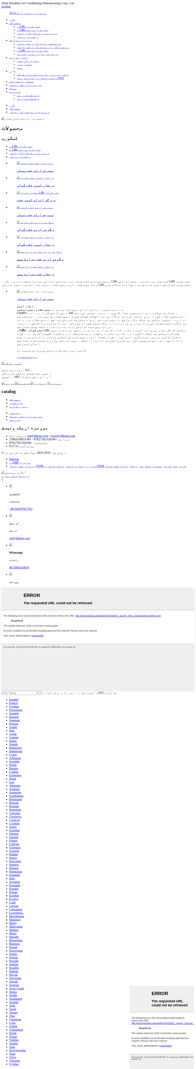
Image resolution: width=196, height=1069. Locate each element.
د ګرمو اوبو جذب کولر (35, 230)
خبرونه (15, 91)
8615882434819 (19, 567)
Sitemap (14, 459)
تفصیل (21, 357)
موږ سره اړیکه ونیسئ (25, 85)
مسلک (13, 88)
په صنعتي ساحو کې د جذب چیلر (39, 43)
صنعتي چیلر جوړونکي (146, 466)
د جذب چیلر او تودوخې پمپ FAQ (40, 78)
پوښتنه (32, 357)
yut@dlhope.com (37, 435)
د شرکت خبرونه (28, 95)
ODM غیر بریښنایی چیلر (66, 466)
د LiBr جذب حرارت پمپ (33, 30)
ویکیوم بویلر (28, 36)
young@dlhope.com (62, 435)
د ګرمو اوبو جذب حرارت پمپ (40, 259)
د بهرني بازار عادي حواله (37, 54)
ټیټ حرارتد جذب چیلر (35, 170)
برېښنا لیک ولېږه (16, 476)
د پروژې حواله (20, 40)
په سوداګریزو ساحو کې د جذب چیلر (43, 47)
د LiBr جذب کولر (28, 26)
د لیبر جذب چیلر (21, 466)
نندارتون (24, 64)
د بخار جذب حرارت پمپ (35, 274)
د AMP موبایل (20, 462)
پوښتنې (15, 413)
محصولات (15, 23)
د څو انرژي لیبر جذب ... (36, 200)
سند (20, 67)
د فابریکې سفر (28, 60)
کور (12, 19)
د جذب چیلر (55, 466)
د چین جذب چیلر (116, 466)
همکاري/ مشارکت (21, 81)
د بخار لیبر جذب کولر (35, 185)
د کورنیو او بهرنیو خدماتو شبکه (43, 74)
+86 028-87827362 (21, 508)
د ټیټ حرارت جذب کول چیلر (37, 33)
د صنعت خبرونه (28, 98)
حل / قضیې (16, 403)
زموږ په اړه (18, 57)
